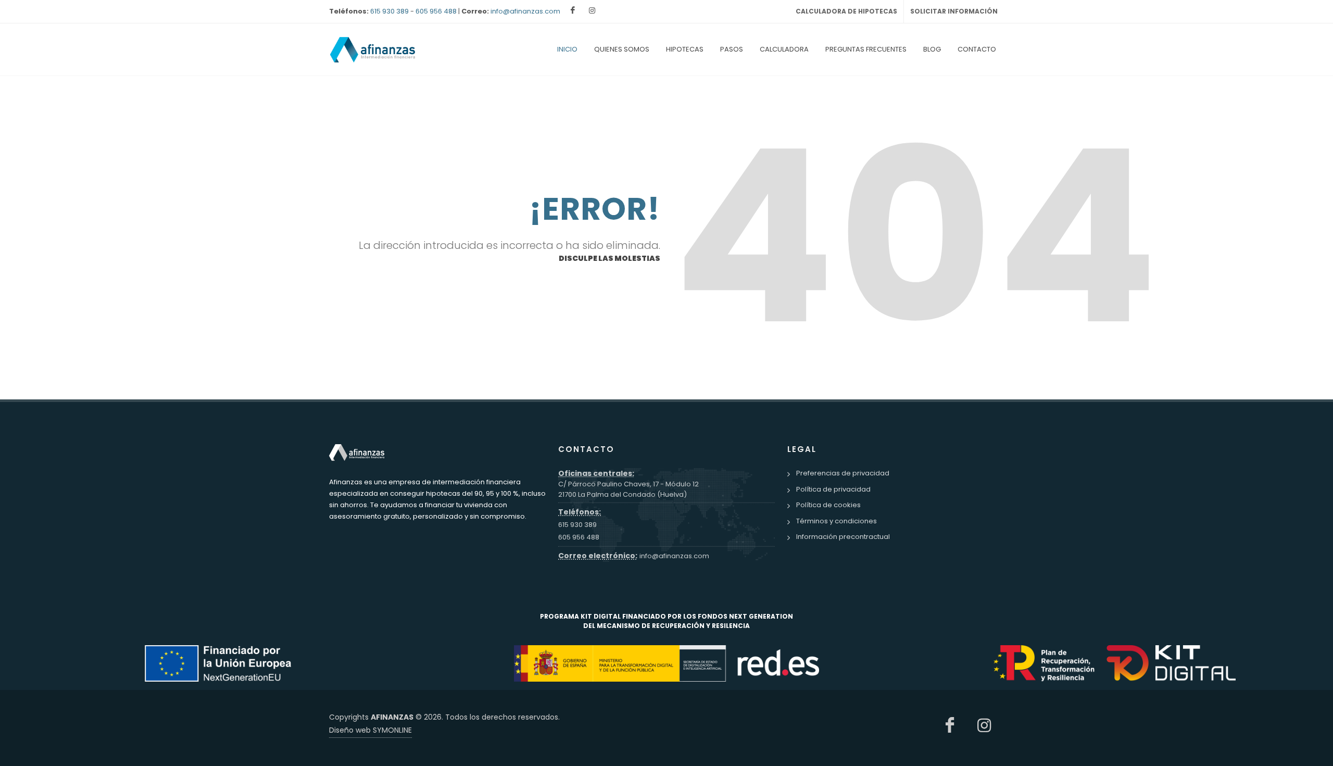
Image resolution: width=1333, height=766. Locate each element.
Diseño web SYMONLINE (370, 730)
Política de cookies (828, 505)
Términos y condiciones (836, 521)
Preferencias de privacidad (842, 473)
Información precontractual (843, 537)
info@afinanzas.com (525, 11)
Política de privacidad (833, 489)
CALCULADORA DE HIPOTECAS (846, 11)
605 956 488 (436, 11)
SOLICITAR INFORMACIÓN (954, 11)
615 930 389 (389, 11)
